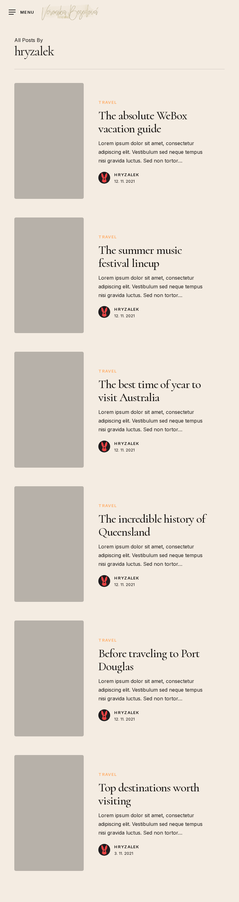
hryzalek (126, 174)
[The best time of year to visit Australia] (49, 410)
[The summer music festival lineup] (49, 275)
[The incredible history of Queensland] (49, 544)
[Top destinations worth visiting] (49, 813)
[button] (21, 12)
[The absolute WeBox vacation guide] (49, 141)
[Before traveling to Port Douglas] (49, 678)
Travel (107, 102)
